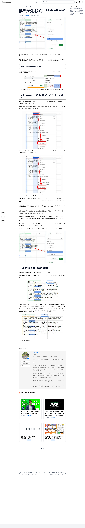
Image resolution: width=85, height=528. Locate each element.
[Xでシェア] (2, 216)
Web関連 (27, 15)
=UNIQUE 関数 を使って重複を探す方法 (76, 14)
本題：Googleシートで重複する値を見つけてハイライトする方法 (76, 11)
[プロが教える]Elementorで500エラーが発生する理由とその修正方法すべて (30, 473)
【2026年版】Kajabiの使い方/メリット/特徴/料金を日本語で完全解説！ (54, 473)
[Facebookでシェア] (2, 220)
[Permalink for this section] (43, 66)
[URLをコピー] (2, 212)
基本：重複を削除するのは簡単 (76, 8)
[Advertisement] (42, 460)
